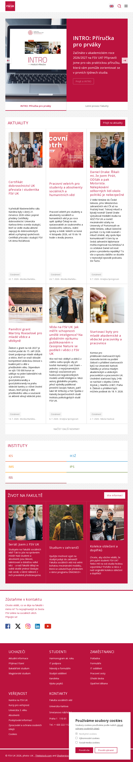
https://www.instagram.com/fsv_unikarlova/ (27, 626)
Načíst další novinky (66, 429)
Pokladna (95, 658)
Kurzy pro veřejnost (19, 705)
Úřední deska (97, 678)
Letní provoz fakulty (97, 105)
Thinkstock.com (43, 755)
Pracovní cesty (97, 673)
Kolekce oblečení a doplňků (104, 548)
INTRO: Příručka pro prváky (35, 105)
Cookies (13, 734)
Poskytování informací (20, 720)
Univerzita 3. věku (18, 710)
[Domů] (10, 6)
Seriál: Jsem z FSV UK (24, 544)
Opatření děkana (99, 683)
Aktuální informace (18, 658)
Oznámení (14, 274)
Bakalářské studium (19, 668)
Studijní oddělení (57, 673)
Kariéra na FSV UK (18, 700)
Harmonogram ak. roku (61, 658)
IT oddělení (96, 668)
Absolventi (14, 715)
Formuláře (95, 663)
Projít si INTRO (83, 81)
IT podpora (55, 663)
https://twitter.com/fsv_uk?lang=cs (18, 626)
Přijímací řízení (16, 663)
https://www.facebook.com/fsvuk (7, 626)
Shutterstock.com (66, 755)
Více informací (114, 495)
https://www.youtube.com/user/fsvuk (48, 626)
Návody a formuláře (60, 668)
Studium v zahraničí (64, 548)
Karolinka (54, 678)
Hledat (119, 6)
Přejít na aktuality (112, 122)
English (111, 6)
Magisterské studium (19, 673)
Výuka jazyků (56, 683)
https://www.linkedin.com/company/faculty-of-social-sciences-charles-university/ (37, 626)
